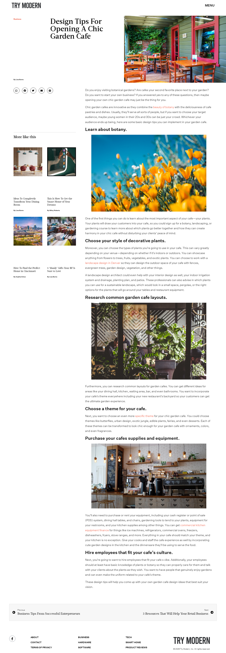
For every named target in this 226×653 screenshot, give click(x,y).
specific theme (144, 416)
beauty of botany (163, 107)
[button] (17, 90)
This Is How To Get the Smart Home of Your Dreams (59, 202)
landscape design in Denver (102, 263)
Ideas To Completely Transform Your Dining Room (26, 202)
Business (17, 19)
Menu (209, 5)
